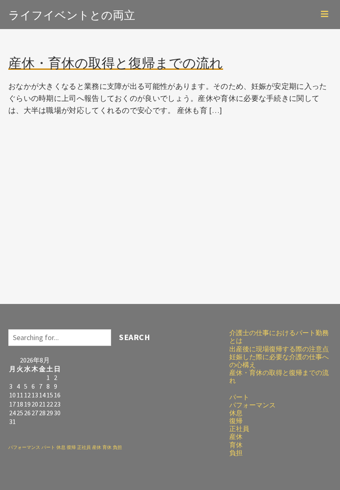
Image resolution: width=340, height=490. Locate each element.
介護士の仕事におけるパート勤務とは (279, 336)
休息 (61, 447)
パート (48, 447)
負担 (117, 447)
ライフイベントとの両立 (71, 14)
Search (134, 337)
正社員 (84, 447)
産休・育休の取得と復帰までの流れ (279, 376)
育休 (107, 447)
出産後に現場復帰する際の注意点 (279, 349)
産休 (96, 447)
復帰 (71, 447)
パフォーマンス (24, 447)
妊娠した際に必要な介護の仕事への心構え (279, 361)
